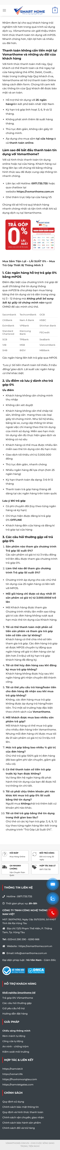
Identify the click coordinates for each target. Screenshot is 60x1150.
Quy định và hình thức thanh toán (22, 1112)
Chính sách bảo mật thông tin (20, 1106)
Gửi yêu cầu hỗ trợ (13, 1008)
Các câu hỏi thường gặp (17, 1003)
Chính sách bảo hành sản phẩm (21, 1122)
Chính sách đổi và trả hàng (18, 1127)
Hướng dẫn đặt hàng (15, 1013)
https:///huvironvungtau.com (19, 1079)
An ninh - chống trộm (15, 1046)
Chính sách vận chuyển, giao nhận (23, 1117)
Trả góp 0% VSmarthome (17, 997)
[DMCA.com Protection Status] (36, 970)
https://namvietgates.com (17, 1084)
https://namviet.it (12, 1068)
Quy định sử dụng (13, 1101)
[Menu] (4, 10)
